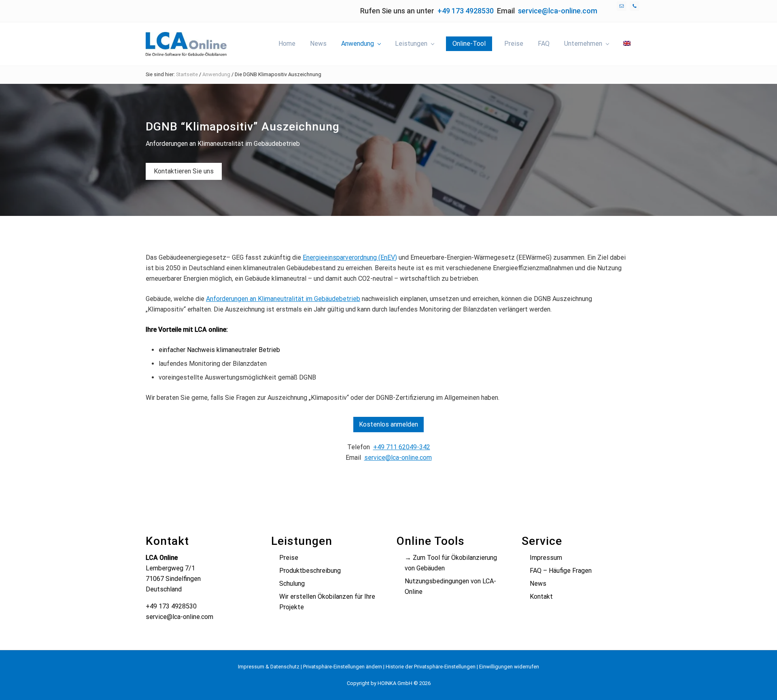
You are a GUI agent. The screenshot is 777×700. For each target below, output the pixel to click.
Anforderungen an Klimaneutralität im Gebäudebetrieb (283, 299)
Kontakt (541, 596)
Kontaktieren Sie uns (184, 171)
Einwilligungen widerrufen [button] (509, 667)
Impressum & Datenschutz (268, 667)
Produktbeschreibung (310, 570)
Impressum (546, 557)
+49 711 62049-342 (401, 447)
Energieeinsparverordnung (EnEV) (350, 257)
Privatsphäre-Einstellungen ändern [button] (342, 667)
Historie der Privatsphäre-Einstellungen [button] (431, 667)
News (538, 583)
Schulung (292, 583)
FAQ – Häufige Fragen (561, 570)
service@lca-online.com (557, 10)
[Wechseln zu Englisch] (627, 43)
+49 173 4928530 (465, 10)
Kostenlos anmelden (388, 424)
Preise (288, 557)
